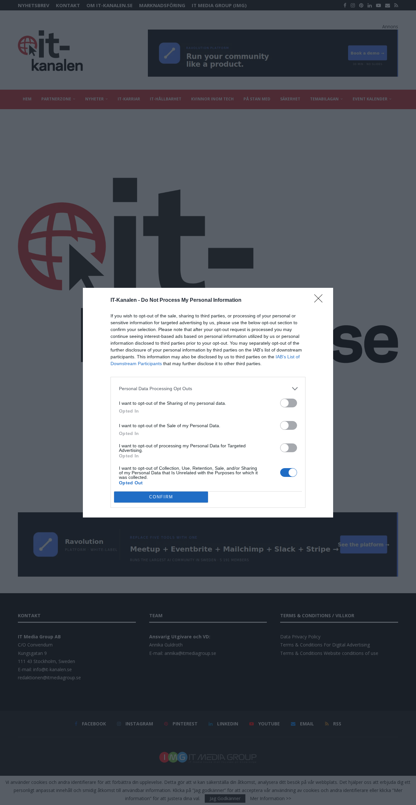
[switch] (288, 403)
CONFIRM (161, 496)
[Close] (320, 300)
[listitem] (208, 388)
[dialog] (208, 403)
